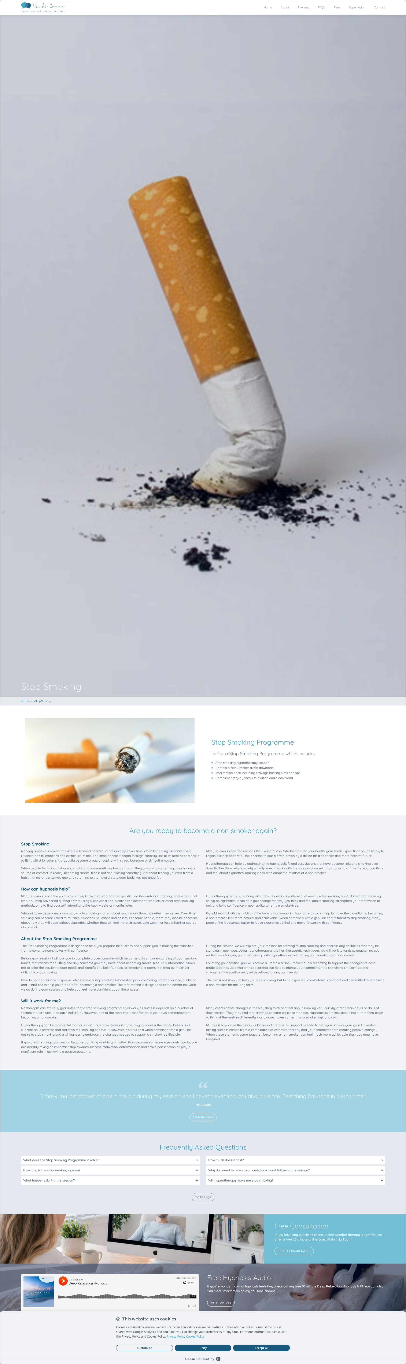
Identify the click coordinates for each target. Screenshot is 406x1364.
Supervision (357, 7)
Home (268, 7)
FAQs (321, 7)
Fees (337, 7)
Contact (379, 7)
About (285, 7)
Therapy (304, 7)
